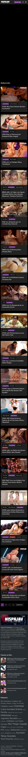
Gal (13, 712)
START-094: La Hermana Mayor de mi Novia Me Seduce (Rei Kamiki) (13, 390)
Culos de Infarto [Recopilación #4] (16, 681)
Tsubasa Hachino (6, 189)
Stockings (13, 733)
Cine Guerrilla (20, 703)
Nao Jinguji (12, 131)
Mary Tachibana (13, 159)
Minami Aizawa (19, 475)
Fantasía (10, 712)
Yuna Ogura (12, 564)
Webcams (22, 739)
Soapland (8, 733)
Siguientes (19, 604)
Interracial (14, 715)
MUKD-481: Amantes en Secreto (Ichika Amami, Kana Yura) (16, 666)
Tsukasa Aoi (12, 274)
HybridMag (18, 754)
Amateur (15, 701)
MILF (10, 724)
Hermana (20, 712)
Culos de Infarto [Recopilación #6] (16, 688)
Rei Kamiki (12, 385)
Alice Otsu (5, 592)
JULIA (4, 302)
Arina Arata (5, 475)
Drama (18, 709)
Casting (14, 703)
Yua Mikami (5, 477)
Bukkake (9, 703)
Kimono (20, 718)
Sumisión (20, 732)
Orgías (3, 727)
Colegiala (4, 706)
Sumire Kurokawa (13, 103)
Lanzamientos (5, 103)
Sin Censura (5, 447)
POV (2, 730)
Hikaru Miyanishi (6, 415)
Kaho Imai (5, 187)
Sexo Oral (23, 730)
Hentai (16, 712)
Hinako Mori (5, 247)
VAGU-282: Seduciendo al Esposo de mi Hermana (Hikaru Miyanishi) (13, 420)
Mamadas (4, 724)
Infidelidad (6, 715)
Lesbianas (10, 721)
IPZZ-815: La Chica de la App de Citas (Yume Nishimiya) (16, 674)
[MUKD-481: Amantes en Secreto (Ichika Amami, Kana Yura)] (3, 666)
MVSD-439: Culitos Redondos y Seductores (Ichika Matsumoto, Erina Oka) (13, 512)
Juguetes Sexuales (9, 718)
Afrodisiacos (7, 701)
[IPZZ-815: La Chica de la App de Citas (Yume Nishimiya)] (3, 673)
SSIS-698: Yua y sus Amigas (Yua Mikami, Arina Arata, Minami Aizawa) (13, 482)
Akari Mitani (5, 445)
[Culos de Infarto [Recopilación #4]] (3, 681)
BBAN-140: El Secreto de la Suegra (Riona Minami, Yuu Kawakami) (16, 659)
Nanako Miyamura (19, 187)
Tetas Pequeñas (7, 739)
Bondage (3, 703)
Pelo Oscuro (13, 727)
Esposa (24, 709)
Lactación (3, 721)
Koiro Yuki (5, 330)
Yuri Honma (19, 537)
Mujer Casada (20, 724)
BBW (20, 701)
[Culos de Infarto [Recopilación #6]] (3, 688)
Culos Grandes (8, 709)
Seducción (15, 730)
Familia (4, 712)
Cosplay (10, 706)
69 (2, 701)
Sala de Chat (18, 2)
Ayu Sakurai (5, 219)
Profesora (7, 730)
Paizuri (8, 727)
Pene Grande (20, 727)
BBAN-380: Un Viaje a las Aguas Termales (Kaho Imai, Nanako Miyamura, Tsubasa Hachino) (13, 194)
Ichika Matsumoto (11, 507)
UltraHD (16, 739)
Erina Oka (5, 507)
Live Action (19, 721)
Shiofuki (2, 733)
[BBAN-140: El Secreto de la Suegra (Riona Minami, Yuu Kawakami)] (3, 658)
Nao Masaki (19, 445)
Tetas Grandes (8, 736)
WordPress (11, 754)
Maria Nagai (12, 358)
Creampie (19, 706)
